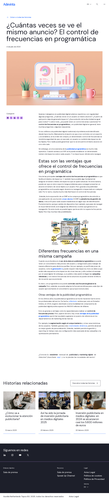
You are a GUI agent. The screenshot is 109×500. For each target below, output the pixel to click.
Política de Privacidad (94, 479)
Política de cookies (93, 475)
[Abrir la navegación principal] (103, 4)
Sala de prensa (10, 472)
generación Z (58, 269)
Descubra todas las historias (83, 383)
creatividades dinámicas (77, 326)
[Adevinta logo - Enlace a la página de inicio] (9, 4)
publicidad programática (76, 149)
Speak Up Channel (66, 475)
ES (90, 4)
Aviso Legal (89, 472)
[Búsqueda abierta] (97, 4)
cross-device (67, 199)
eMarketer (73, 301)
